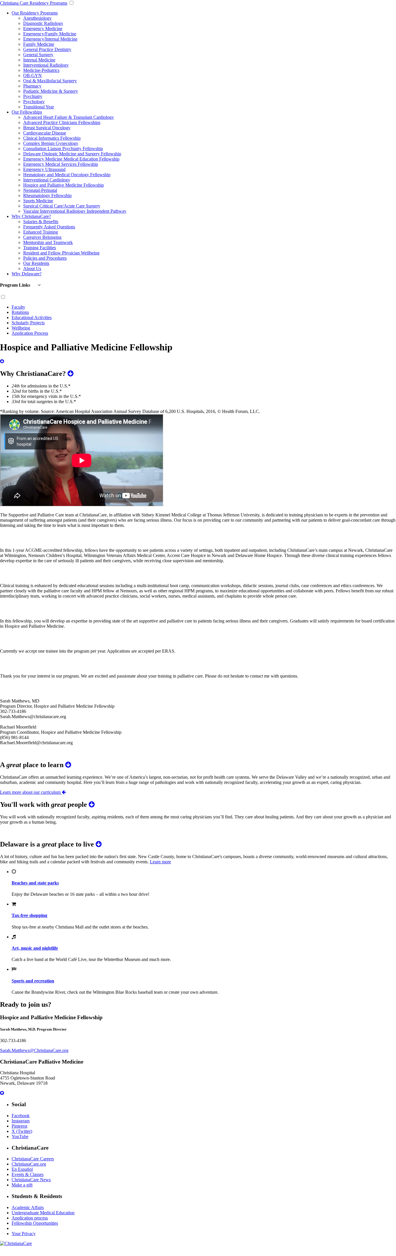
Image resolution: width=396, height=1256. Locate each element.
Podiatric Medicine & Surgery (50, 91)
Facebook (21, 1115)
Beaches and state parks (35, 882)
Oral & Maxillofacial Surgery (50, 80)
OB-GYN (32, 75)
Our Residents (36, 263)
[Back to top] (2, 1093)
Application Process (30, 333)
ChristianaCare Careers (33, 1158)
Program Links (15, 285)
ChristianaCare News (31, 1179)
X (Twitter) (22, 1131)
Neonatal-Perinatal (40, 190)
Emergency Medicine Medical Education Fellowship (71, 158)
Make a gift (22, 1184)
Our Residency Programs (35, 12)
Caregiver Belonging (42, 237)
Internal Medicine (39, 59)
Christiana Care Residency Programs (33, 3)
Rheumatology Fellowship (47, 195)
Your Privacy (24, 1233)
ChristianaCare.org (29, 1164)
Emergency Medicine (42, 28)
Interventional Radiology (46, 65)
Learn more (160, 861)
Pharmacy (32, 85)
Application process (30, 1217)
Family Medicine (38, 44)
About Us (32, 268)
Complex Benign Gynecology (50, 143)
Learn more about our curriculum (31, 792)
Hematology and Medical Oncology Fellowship (66, 174)
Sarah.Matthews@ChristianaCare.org (34, 1050)
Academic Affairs (28, 1207)
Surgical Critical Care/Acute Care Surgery (61, 205)
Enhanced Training (40, 232)
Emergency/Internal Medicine (50, 39)
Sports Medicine (38, 200)
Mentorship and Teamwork (48, 242)
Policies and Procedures (45, 258)
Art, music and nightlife (35, 948)
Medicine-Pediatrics (41, 70)
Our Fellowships (27, 112)
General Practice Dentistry (47, 49)
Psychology (34, 101)
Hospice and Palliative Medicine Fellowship (63, 185)
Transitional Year (38, 106)
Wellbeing (21, 327)
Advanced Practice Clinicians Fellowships (61, 122)
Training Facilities (39, 247)
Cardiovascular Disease (44, 132)
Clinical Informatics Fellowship (52, 138)
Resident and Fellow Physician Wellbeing (61, 252)
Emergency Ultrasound (44, 169)
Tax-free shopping (29, 915)
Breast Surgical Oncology (46, 127)
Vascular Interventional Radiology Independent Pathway (74, 211)
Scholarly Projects (28, 322)
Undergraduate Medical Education (43, 1212)
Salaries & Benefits (40, 221)
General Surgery (38, 54)
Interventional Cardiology (46, 179)
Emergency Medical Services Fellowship (60, 164)
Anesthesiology (37, 18)
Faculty (18, 307)
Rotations (20, 312)
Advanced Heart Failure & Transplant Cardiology (68, 117)
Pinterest (19, 1126)
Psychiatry (32, 96)
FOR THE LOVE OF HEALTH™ (198, 1253)
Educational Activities (32, 317)
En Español (22, 1169)
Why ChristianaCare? (31, 216)
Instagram (21, 1120)
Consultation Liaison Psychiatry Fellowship (63, 148)
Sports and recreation (33, 980)
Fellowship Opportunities (35, 1223)
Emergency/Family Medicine (49, 33)
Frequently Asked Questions (49, 226)
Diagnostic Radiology (43, 23)
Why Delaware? (26, 273)
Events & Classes (27, 1174)
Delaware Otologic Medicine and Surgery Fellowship (72, 153)
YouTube (20, 1136)
